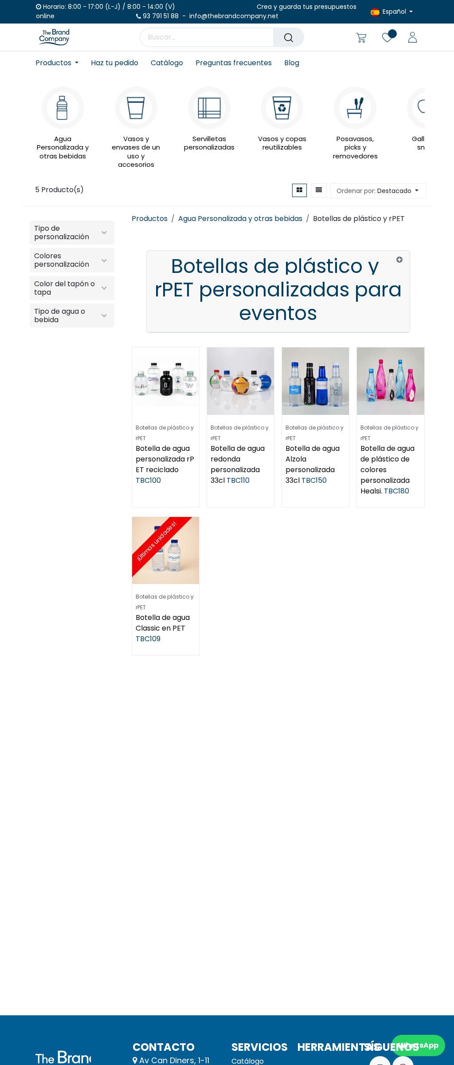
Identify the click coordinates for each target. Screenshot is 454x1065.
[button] (378, 191)
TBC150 (314, 480)
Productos (150, 218)
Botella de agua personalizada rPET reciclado (165, 459)
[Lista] (319, 190)
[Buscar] (288, 37)
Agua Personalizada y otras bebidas (240, 218)
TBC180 (396, 491)
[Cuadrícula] (299, 190)
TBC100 (148, 480)
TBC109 (148, 639)
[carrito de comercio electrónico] (361, 37)
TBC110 (238, 480)
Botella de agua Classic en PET (163, 622)
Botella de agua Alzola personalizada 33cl (313, 464)
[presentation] (38, 121)
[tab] (278, 291)
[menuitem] (60, 62)
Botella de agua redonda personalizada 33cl (238, 464)
